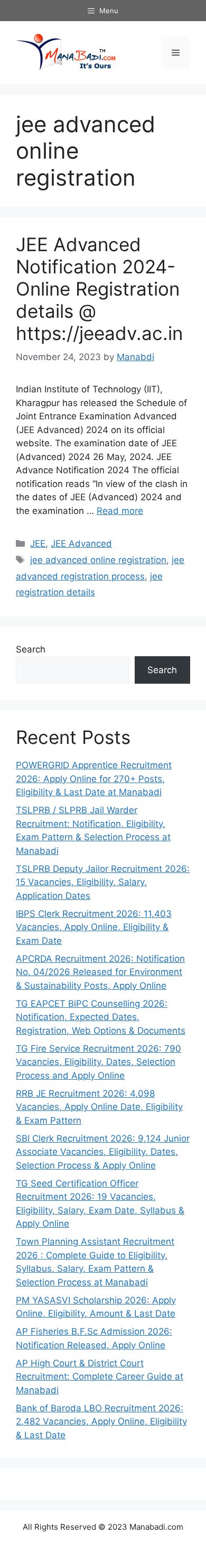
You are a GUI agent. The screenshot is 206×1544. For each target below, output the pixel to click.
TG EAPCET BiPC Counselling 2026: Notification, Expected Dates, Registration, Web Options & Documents (100, 1017)
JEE (37, 543)
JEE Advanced (81, 543)
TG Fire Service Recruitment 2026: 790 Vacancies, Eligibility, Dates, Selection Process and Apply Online (98, 1062)
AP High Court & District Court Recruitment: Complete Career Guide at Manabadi (99, 1376)
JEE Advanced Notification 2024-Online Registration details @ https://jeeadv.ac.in (99, 288)
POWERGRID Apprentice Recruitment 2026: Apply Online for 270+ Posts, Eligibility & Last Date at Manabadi (94, 778)
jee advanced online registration (98, 560)
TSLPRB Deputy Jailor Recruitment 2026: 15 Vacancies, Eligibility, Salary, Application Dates (103, 882)
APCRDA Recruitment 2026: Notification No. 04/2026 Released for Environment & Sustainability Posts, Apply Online (100, 972)
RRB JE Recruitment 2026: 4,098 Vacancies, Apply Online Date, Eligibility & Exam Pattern (99, 1107)
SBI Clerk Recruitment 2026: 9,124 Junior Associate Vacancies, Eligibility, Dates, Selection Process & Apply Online (103, 1152)
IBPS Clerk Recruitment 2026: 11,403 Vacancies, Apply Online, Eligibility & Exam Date (94, 927)
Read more (120, 511)
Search (30, 649)
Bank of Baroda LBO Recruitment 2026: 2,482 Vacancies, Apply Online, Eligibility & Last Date (101, 1421)
